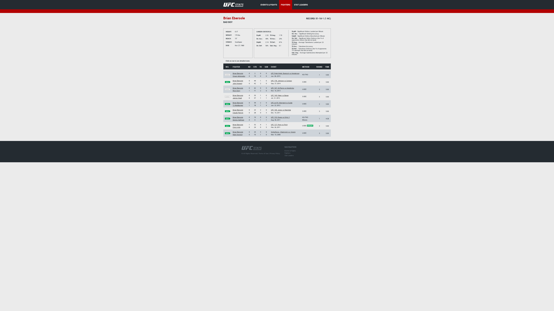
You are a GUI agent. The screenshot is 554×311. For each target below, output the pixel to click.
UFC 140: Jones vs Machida (281, 110)
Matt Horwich (238, 134)
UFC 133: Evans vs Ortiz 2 (280, 117)
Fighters (287, 153)
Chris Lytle (236, 127)
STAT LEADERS (301, 4)
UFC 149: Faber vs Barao (280, 95)
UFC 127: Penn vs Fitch (279, 125)
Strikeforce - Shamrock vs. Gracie (283, 132)
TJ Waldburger (238, 105)
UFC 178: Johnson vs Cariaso (281, 81)
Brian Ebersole (238, 73)
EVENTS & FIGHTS (269, 4)
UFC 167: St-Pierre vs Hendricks (282, 88)
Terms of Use (263, 153)
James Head (237, 98)
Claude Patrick (238, 113)
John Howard (237, 83)
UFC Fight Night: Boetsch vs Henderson (285, 73)
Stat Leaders (289, 155)
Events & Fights (290, 151)
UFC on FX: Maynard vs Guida (281, 103)
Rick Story (236, 91)
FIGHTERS (285, 4)
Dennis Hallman (238, 120)
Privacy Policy (275, 153)
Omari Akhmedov (239, 76)
